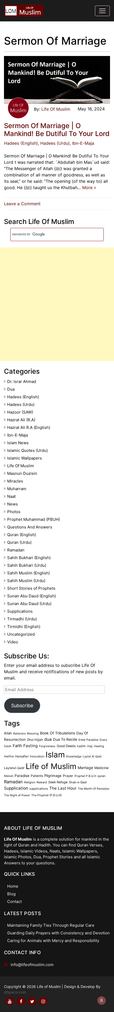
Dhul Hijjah (35, 740)
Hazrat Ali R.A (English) (28, 427)
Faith (17, 745)
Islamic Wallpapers (24, 458)
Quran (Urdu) (19, 542)
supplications (38, 788)
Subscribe (22, 705)
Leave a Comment (23, 203)
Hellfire (9, 756)
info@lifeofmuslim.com (32, 964)
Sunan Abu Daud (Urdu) (29, 603)
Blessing (33, 733)
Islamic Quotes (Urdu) (27, 450)
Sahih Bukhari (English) (29, 557)
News (12, 504)
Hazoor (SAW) (20, 412)
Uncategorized (21, 634)
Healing (99, 746)
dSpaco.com (15, 992)
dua (48, 739)
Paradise (22, 776)
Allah (8, 733)
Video (12, 641)
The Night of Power (17, 795)
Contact (14, 901)
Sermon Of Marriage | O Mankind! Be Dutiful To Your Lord (56, 129)
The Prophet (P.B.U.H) (46, 795)
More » (89, 187)
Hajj (90, 746)
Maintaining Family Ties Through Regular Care (50, 925)
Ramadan (15, 549)
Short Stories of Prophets (31, 588)
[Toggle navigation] (102, 11)
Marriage (85, 767)
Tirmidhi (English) (23, 626)
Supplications (20, 611)
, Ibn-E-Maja (82, 143)
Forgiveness (47, 746)
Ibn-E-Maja (17, 435)
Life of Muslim (51, 766)
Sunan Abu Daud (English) (31, 595)
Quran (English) (21, 534)
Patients (37, 776)
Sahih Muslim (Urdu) (26, 580)
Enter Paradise (88, 740)
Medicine (101, 768)
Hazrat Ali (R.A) (21, 419)
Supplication (16, 788)
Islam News (18, 442)
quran (101, 776)
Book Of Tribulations (57, 733)
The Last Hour (63, 788)
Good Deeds (66, 746)
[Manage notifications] (101, 1000)
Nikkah (8, 776)
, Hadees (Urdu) (54, 143)
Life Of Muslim (55, 109)
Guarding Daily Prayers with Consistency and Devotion (58, 932)
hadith (81, 746)
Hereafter (22, 756)
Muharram (16, 488)
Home (12, 886)
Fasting (30, 745)
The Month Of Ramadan (93, 788)
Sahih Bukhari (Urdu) (26, 565)
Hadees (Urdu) (20, 404)
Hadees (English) (21, 143)
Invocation (37, 756)
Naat (11, 496)
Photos (13, 511)
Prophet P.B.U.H (85, 776)
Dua (11, 389)
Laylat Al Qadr (92, 756)
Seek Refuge (58, 782)
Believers (19, 733)
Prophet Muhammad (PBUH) (33, 519)
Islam (55, 754)
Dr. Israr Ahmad (21, 381)
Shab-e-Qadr (78, 782)
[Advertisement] (57, 304)
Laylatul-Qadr (14, 768)
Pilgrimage (53, 776)
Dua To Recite (65, 739)
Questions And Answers (29, 527)
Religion (29, 782)
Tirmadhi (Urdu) (22, 618)
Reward (42, 782)
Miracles (15, 481)
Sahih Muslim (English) (28, 572)
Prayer (68, 776)
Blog (11, 893)
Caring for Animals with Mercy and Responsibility (53, 940)
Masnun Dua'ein (22, 473)
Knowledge (73, 756)
